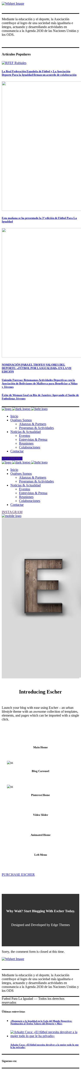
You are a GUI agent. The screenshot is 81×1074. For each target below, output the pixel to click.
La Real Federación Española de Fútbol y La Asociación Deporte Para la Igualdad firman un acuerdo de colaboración (39, 73)
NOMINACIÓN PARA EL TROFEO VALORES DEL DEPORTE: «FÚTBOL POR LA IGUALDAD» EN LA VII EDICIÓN (36, 368)
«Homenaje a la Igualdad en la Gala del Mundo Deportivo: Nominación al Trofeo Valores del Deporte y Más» (41, 1022)
